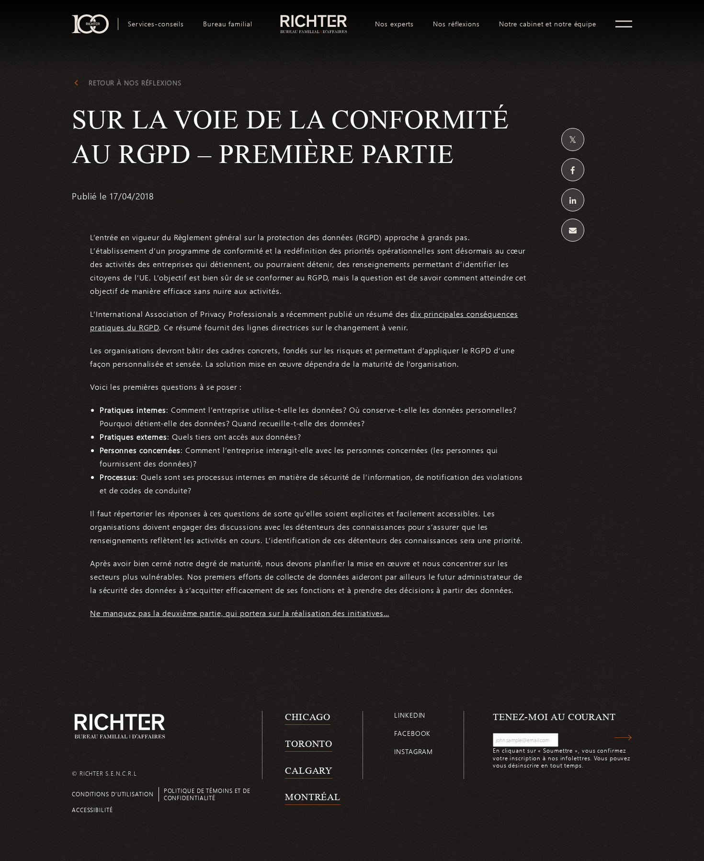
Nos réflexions (456, 24)
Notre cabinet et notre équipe (547, 24)
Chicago (307, 716)
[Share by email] (572, 230)
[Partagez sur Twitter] (572, 139)
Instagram (413, 751)
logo (314, 18)
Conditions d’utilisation (113, 794)
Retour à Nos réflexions (135, 83)
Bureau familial (227, 24)
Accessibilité (92, 810)
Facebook (412, 733)
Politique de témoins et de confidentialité (207, 794)
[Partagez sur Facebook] (572, 169)
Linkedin (409, 715)
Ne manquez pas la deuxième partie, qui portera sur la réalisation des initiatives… (239, 613)
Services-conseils (156, 24)
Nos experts (394, 24)
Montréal (313, 796)
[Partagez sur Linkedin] (572, 199)
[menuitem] (156, 24)
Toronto (308, 743)
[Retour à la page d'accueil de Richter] (120, 726)
